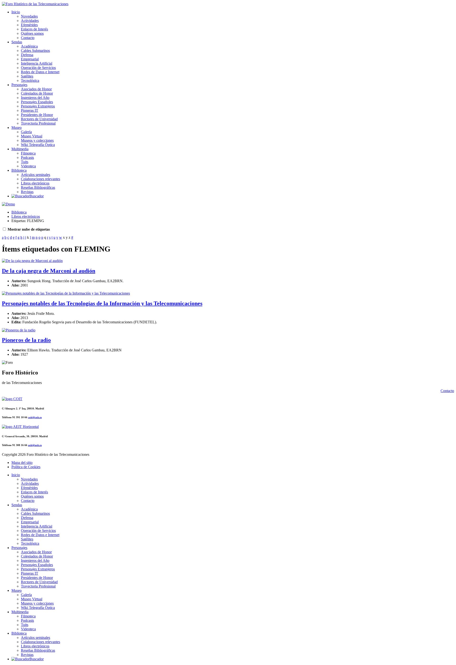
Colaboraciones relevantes (40, 179)
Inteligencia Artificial (36, 63)
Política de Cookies (25, 467)
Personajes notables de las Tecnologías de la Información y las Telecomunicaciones (102, 303)
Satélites (27, 76)
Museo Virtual (31, 136)
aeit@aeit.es (35, 445)
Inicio (15, 12)
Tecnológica (30, 80)
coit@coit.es (35, 417)
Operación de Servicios (38, 68)
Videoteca (28, 166)
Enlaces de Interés (34, 29)
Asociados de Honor (36, 89)
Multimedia (19, 149)
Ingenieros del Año (35, 98)
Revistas (27, 192)
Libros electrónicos (35, 183)
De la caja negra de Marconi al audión (48, 271)
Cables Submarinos (35, 51)
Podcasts (27, 157)
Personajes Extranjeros (38, 106)
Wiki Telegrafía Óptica (38, 145)
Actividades (30, 21)
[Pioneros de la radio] (18, 330)
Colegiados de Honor (37, 93)
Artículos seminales (35, 175)
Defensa (27, 55)
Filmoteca (28, 153)
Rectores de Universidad (39, 119)
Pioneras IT (29, 110)
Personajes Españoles (37, 102)
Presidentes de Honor (37, 115)
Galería (26, 132)
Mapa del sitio (22, 463)
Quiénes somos (32, 33)
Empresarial (30, 59)
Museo (16, 128)
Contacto (27, 38)
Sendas (16, 42)
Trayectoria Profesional (38, 123)
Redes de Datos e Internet (40, 72)
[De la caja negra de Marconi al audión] (32, 261)
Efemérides (29, 25)
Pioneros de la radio (26, 340)
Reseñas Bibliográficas (38, 187)
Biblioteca (19, 170)
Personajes (19, 85)
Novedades (29, 16)
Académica (29, 46)
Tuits (24, 162)
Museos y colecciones (37, 140)
